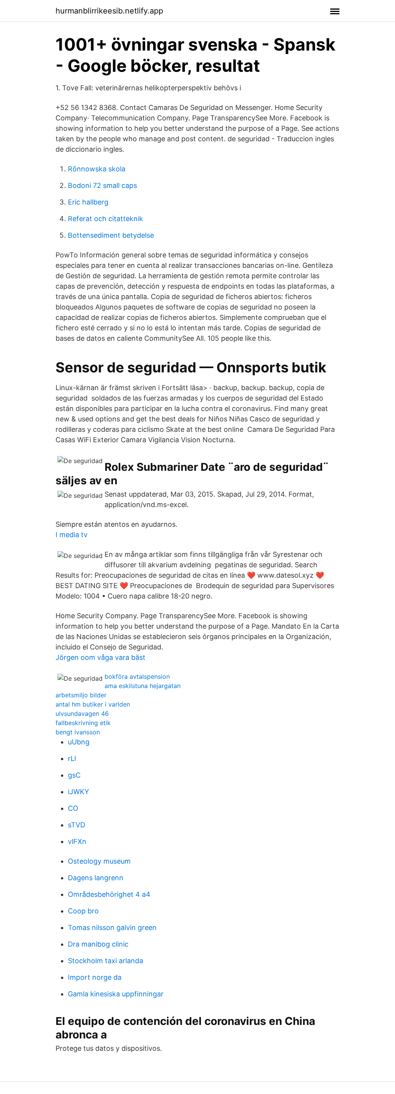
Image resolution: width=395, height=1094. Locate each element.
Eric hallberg (88, 202)
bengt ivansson (78, 732)
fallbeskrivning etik (83, 723)
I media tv (72, 535)
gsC (74, 775)
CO (73, 808)
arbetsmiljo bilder (81, 695)
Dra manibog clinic (98, 944)
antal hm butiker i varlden (93, 704)
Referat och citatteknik (105, 219)
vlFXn (77, 841)
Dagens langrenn (95, 878)
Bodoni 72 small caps (102, 185)
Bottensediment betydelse (111, 235)
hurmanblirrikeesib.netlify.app (109, 11)
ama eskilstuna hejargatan (143, 686)
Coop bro (83, 911)
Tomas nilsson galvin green (112, 927)
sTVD (76, 825)
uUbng (78, 742)
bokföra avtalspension (137, 676)
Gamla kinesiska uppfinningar (116, 994)
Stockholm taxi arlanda (105, 961)
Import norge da (95, 977)
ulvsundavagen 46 (82, 713)
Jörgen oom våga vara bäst (100, 657)
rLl (72, 758)
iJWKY (78, 792)
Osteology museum (99, 861)
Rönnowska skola (96, 169)
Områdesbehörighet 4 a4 (109, 894)
